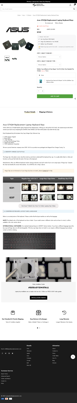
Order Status (55, 356)
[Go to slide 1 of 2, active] (37, 327)
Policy (53, 353)
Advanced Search (5, 376)
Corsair (28, 360)
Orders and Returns (6, 378)
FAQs (2, 383)
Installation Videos (38, 298)
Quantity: (39, 87)
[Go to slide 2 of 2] (39, 327)
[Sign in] (70, 5)
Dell (28, 363)
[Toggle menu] (2, 5)
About (53, 348)
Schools (54, 363)
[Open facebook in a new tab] (2, 353)
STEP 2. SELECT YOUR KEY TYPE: (46, 61)
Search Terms (4, 374)
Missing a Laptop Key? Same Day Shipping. (38, 1)
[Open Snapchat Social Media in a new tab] (12, 353)
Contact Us (45, 171)
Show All (29, 365)
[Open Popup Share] (75, 98)
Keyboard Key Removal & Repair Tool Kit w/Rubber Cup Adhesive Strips (60, 81)
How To (54, 358)
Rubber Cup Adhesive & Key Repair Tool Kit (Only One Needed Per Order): (55, 70)
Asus (28, 356)
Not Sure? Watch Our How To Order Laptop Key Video (38, 206)
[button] (73, 357)
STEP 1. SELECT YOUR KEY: (45, 53)
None (42, 75)
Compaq (29, 358)
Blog (53, 360)
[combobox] (38, 9)
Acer (28, 348)
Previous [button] (10, 1)
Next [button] (66, 1)
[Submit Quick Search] (74, 9)
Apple (28, 353)
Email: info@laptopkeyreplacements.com (11, 349)
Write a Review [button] (59, 23)
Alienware (29, 351)
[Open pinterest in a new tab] (9, 353)
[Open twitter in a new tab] (6, 353)
